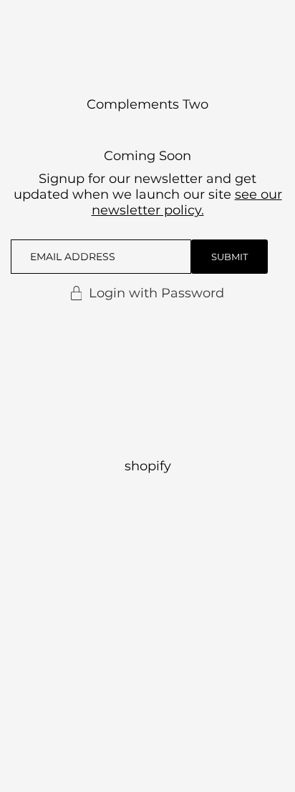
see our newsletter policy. (187, 202)
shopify (148, 466)
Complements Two (147, 104)
